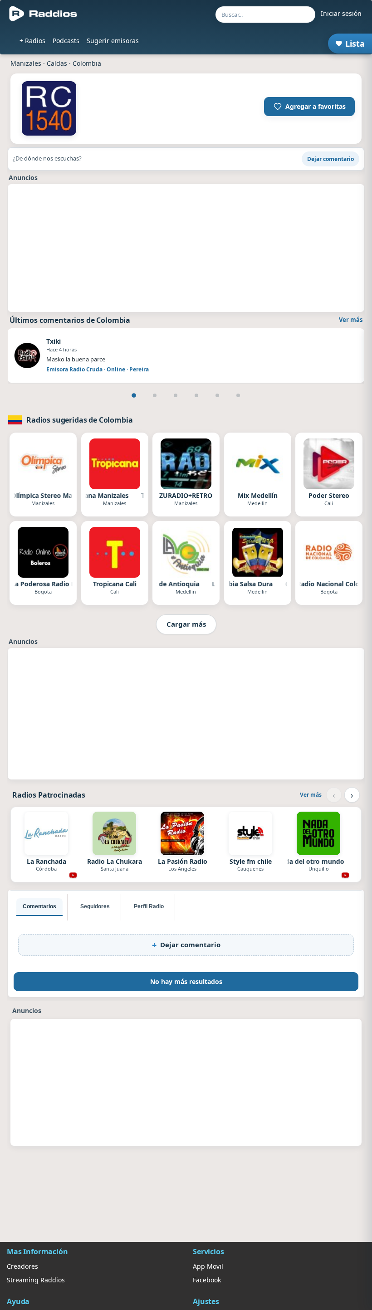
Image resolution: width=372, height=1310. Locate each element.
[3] (176, 395)
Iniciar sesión (341, 13)
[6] (238, 395)
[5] (217, 395)
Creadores (22, 1266)
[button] (309, 106)
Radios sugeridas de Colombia (79, 420)
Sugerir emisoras (113, 40)
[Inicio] (43, 13)
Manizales (25, 63)
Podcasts (66, 40)
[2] (155, 395)
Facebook (207, 1280)
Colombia (87, 63)
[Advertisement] (186, 248)
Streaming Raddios (36, 1280)
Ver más (350, 320)
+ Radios (32, 40)
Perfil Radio (149, 906)
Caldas (57, 63)
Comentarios (39, 906)
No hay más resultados (186, 981)
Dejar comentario (330, 159)
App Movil (208, 1266)
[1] (134, 395)
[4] (196, 395)
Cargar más (186, 623)
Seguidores (95, 906)
